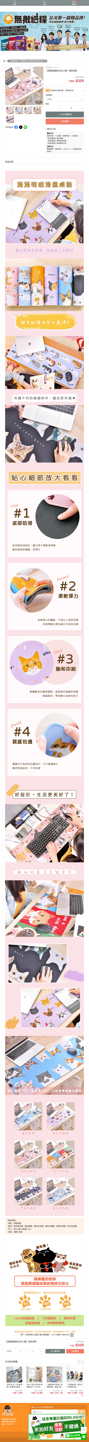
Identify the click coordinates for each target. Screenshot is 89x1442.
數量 (47, 104)
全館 (47, 90)
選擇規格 (49, 95)
